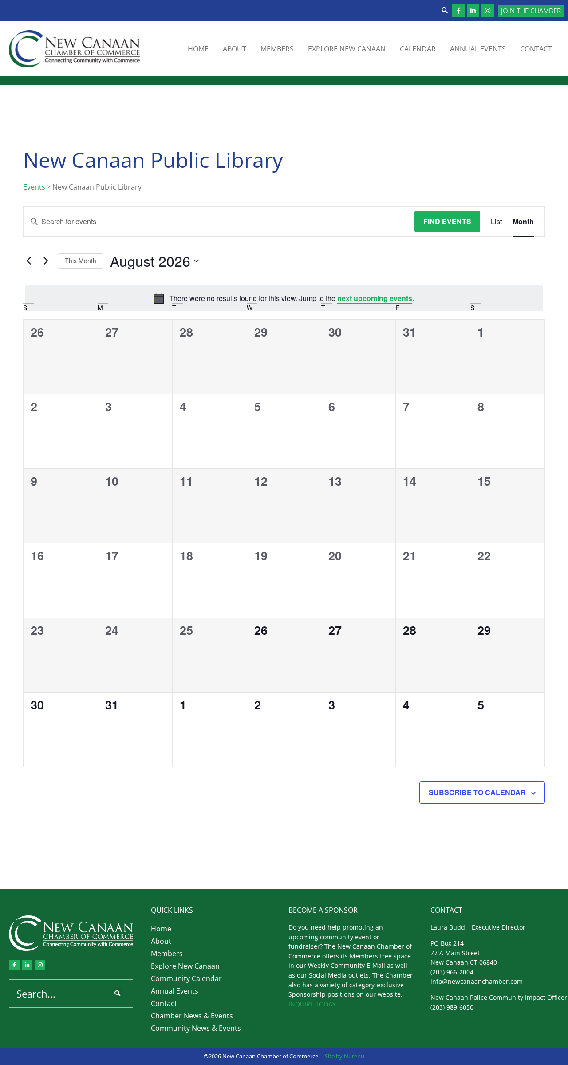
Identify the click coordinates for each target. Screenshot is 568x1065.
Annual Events (478, 49)
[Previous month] (28, 261)
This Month (80, 260)
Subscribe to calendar (477, 792)
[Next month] (45, 261)
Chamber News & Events (192, 1016)
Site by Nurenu (344, 1056)
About (234, 49)
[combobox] (57, 993)
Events (34, 187)
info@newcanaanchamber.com (476, 981)
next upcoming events (374, 298)
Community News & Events (196, 1028)
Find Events (447, 221)
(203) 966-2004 (451, 972)
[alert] (284, 298)
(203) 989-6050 (451, 1007)
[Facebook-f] (458, 10)
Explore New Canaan (347, 49)
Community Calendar (186, 978)
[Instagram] (487, 10)
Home (198, 49)
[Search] (119, 993)
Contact (536, 49)
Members (277, 49)
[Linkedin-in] (473, 10)
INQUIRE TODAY (312, 1004)
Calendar (418, 49)
